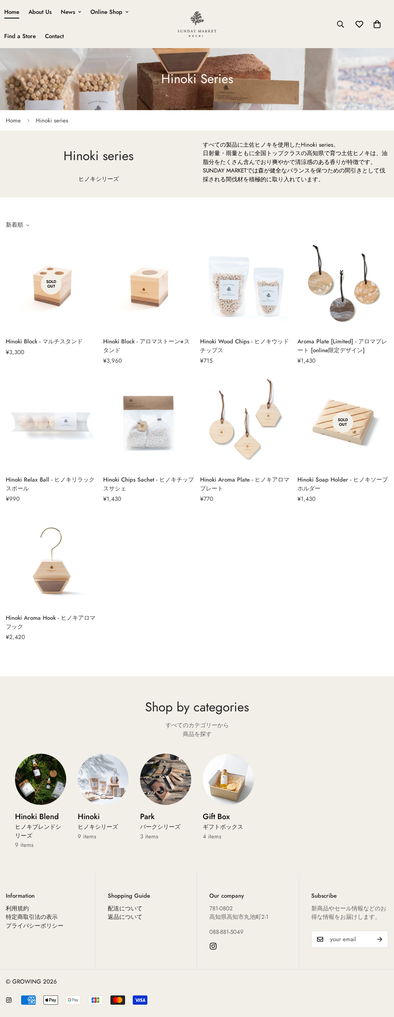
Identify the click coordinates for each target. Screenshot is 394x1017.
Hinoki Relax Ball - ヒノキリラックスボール (50, 484)
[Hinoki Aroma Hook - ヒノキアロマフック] (51, 560)
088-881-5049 (226, 932)
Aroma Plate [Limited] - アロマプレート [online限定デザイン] (342, 346)
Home (13, 120)
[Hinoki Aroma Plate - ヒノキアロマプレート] (245, 422)
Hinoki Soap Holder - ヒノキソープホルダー (342, 484)
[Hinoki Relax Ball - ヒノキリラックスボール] (51, 422)
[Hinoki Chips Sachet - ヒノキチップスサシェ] (148, 422)
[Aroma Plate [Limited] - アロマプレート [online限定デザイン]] (343, 284)
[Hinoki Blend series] (40, 779)
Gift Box (223, 821)
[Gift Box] (228, 779)
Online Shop (106, 12)
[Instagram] (213, 946)
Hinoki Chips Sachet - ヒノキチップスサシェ (148, 484)
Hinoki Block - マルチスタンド (44, 341)
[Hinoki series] (103, 779)
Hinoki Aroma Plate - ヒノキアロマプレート (244, 484)
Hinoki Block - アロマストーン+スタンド (146, 346)
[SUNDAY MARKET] (197, 24)
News (68, 12)
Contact (54, 36)
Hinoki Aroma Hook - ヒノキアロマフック (50, 622)
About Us (40, 12)
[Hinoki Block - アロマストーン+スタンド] (148, 284)
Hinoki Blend (38, 825)
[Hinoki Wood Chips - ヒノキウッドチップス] (245, 284)
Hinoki (98, 821)
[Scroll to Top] (379, 975)
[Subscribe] (379, 939)
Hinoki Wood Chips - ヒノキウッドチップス (244, 346)
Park (160, 821)
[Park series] (165, 779)
